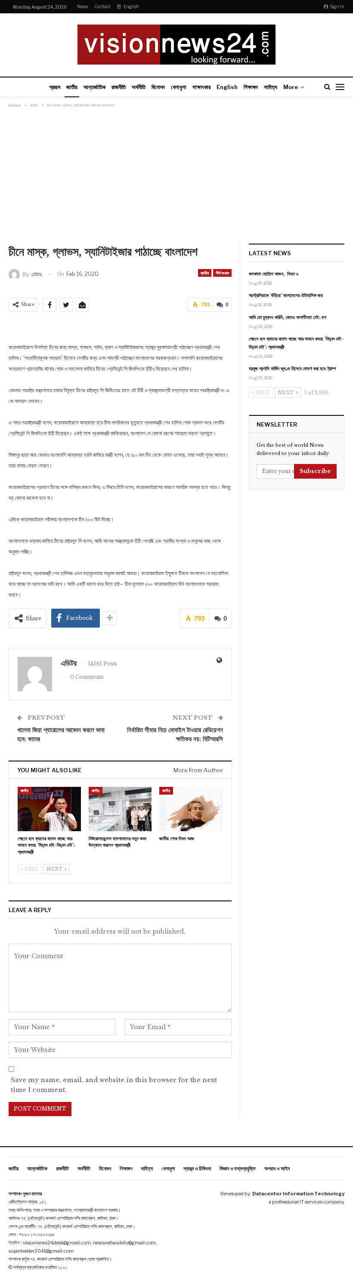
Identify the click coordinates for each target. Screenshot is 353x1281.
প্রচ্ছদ (54, 87)
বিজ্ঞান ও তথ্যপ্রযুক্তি (238, 1168)
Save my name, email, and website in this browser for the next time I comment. (114, 1085)
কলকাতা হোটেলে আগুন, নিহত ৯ (273, 274)
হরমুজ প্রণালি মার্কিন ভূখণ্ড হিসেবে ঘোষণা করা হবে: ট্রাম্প (292, 368)
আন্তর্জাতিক (94, 87)
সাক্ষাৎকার (201, 87)
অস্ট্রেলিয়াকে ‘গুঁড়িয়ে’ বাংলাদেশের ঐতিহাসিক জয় (286, 295)
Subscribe (315, 471)
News (82, 6)
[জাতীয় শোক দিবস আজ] (191, 809)
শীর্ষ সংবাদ (222, 272)
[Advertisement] (176, 174)
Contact (102, 6)
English (131, 6)
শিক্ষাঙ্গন (251, 87)
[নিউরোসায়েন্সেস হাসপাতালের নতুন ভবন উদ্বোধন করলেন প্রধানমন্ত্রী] (120, 809)
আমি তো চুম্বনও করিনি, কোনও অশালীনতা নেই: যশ (287, 317)
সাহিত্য (270, 87)
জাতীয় (71, 87)
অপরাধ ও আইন (277, 1168)
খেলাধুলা (178, 87)
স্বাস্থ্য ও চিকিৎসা (197, 1168)
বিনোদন (158, 87)
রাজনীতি (118, 87)
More (290, 87)
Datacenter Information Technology (298, 1194)
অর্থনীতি (139, 87)
